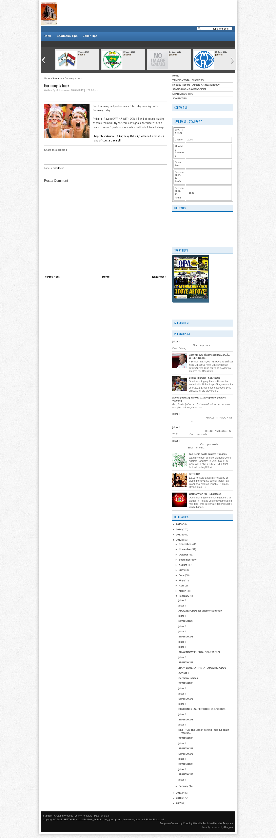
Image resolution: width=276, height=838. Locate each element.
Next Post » (159, 276)
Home (48, 35)
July (181, 570)
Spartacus (57, 78)
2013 (179, 534)
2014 (179, 529)
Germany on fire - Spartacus (205, 494)
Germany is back (188, 678)
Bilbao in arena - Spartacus (204, 377)
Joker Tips (90, 35)
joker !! (81, 54)
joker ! (176, 427)
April (182, 585)
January (184, 786)
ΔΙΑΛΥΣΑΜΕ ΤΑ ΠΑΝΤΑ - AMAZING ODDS (202, 667)
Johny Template (83, 815)
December (185, 544)
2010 (179, 798)
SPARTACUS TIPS (182, 93)
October (184, 554)
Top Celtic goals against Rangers (208, 454)
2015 (179, 524)
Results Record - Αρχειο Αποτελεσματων (196, 84)
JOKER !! (183, 672)
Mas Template (102, 815)
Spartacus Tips (67, 35)
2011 (179, 792)
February (184, 596)
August (183, 565)
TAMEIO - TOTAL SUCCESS (188, 80)
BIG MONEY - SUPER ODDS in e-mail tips (201, 709)
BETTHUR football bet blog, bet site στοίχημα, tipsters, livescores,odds (101, 819)
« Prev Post (52, 276)
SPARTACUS (185, 621)
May (181, 580)
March (183, 590)
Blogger (228, 827)
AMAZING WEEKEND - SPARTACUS (199, 652)
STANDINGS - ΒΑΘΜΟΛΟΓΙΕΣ (189, 89)
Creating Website (63, 815)
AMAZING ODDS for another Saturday (200, 610)
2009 (179, 803)
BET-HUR (194, 474)
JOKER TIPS (179, 98)
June (182, 575)
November (185, 549)
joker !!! (182, 600)
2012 (179, 539)
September (185, 559)
